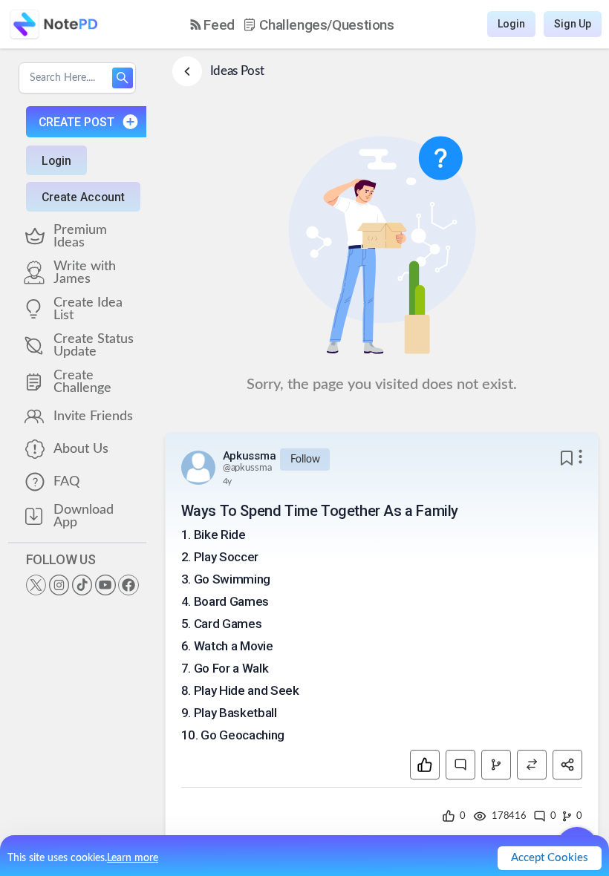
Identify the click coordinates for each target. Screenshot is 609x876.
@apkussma (247, 468)
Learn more (132, 858)
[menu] (292, 24)
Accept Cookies (549, 857)
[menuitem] (212, 24)
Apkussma (249, 455)
